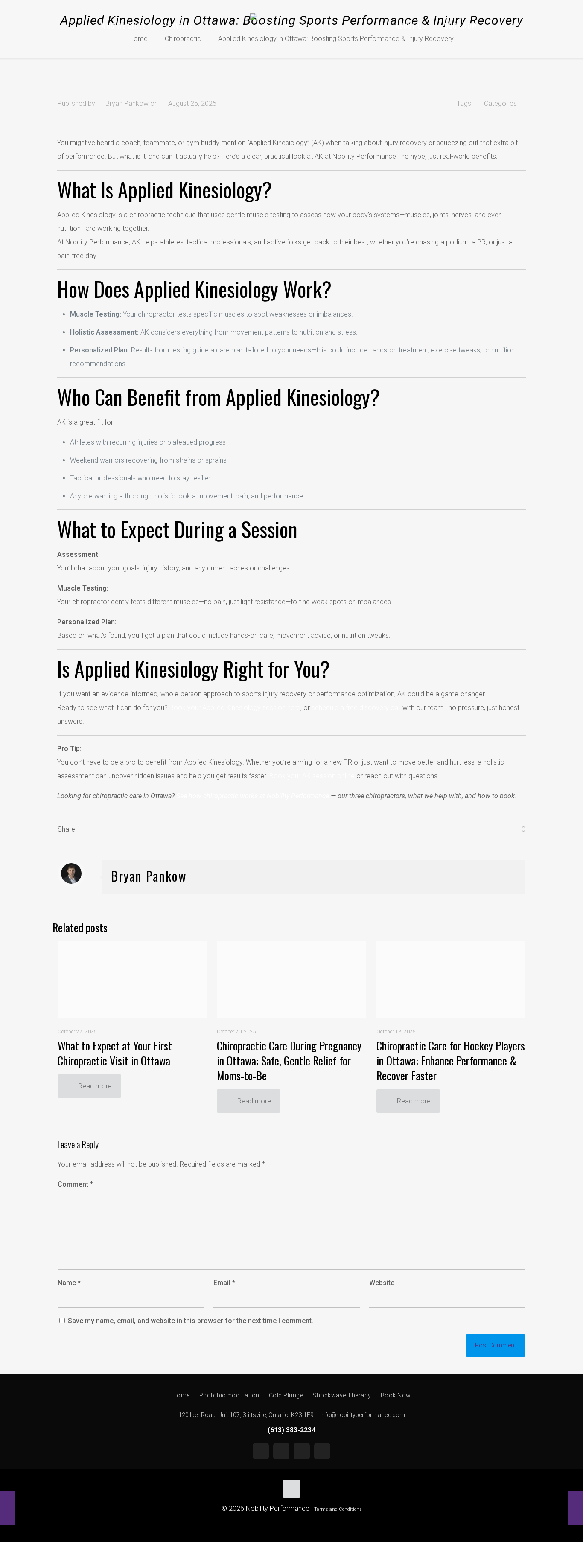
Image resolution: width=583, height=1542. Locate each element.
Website (381, 1283)
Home (181, 1395)
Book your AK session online (312, 776)
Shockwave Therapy (341, 1395)
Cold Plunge (286, 1395)
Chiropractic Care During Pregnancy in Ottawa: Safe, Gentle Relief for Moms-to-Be (289, 1060)
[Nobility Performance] (291, 25)
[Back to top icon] (291, 1489)
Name (69, 1283)
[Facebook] (302, 1451)
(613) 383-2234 (291, 1430)
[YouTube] (261, 1451)
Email (224, 1283)
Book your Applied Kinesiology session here (234, 708)
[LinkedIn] (322, 1451)
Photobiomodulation (229, 1395)
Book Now (396, 1395)
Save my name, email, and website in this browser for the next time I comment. (190, 1321)
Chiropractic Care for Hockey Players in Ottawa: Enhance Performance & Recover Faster (450, 1060)
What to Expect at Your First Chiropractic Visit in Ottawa (115, 1053)
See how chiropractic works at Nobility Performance (252, 796)
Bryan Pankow (127, 103)
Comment (75, 1184)
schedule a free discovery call (356, 708)
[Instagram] (281, 1451)
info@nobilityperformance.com (362, 1414)
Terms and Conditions (338, 1509)
